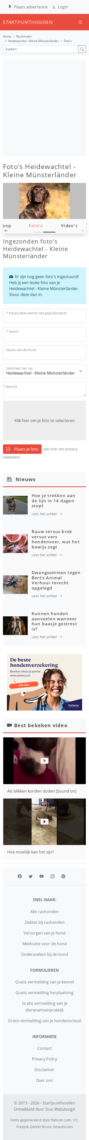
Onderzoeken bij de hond (44, 954)
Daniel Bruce (40, 1126)
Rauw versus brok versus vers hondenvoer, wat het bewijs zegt (56, 539)
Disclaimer (44, 1069)
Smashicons (63, 1126)
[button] (6, 231)
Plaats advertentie (31, 7)
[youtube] (42, 876)
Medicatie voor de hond (44, 943)
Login (63, 7)
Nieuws (26, 479)
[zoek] (82, 49)
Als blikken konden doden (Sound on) (41, 791)
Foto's (36, 225)
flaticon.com (61, 1120)
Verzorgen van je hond (44, 933)
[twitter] (31, 876)
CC (75, 1120)
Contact (44, 1048)
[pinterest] (63, 876)
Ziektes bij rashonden (44, 922)
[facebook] (20, 876)
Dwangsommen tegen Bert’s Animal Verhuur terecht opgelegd (56, 580)
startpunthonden (7, 22)
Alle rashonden (44, 911)
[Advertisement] (44, 108)
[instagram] (52, 876)
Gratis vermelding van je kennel (44, 982)
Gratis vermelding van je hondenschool (44, 1020)
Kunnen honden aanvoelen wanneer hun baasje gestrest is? (54, 621)
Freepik (22, 1126)
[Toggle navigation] (80, 22)
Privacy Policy (44, 1059)
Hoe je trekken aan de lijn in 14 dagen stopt (54, 500)
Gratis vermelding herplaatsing (44, 992)
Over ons (44, 1080)
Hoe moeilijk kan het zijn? (30, 852)
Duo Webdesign (60, 1109)
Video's (69, 225)
